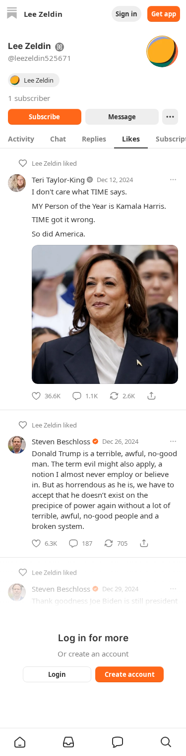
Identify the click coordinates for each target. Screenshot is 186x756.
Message (121, 116)
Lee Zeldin (47, 163)
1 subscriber (29, 98)
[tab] (21, 138)
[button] (20, 742)
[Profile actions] (170, 117)
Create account (129, 674)
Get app (163, 13)
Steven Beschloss (61, 441)
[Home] (12, 14)
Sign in (126, 13)
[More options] (173, 180)
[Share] (151, 396)
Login (57, 674)
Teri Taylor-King (58, 180)
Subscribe (44, 116)
